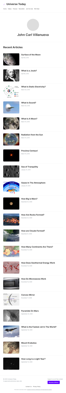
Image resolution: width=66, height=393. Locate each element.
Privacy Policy (36, 386)
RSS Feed (36, 8)
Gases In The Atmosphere (33, 183)
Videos (10, 8)
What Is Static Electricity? (33, 87)
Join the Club (29, 8)
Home (5, 8)
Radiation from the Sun (32, 135)
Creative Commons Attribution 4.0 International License (39, 389)
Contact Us (29, 386)
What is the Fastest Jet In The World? (39, 327)
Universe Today (16, 4)
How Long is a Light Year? (33, 359)
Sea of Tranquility (29, 167)
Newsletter (22, 8)
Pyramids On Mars (30, 311)
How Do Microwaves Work (33, 279)
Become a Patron (53, 382)
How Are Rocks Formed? (32, 215)
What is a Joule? (29, 71)
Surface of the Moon (31, 55)
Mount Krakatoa (28, 343)
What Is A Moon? (29, 119)
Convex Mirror (28, 295)
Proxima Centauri (29, 151)
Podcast (15, 8)
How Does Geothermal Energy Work (38, 263)
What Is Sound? (28, 103)
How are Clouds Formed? (33, 231)
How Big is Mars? (29, 199)
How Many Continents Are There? (37, 247)
